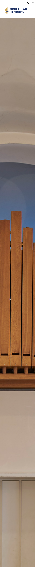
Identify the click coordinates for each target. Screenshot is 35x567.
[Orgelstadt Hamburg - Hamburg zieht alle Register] (15, 14)
